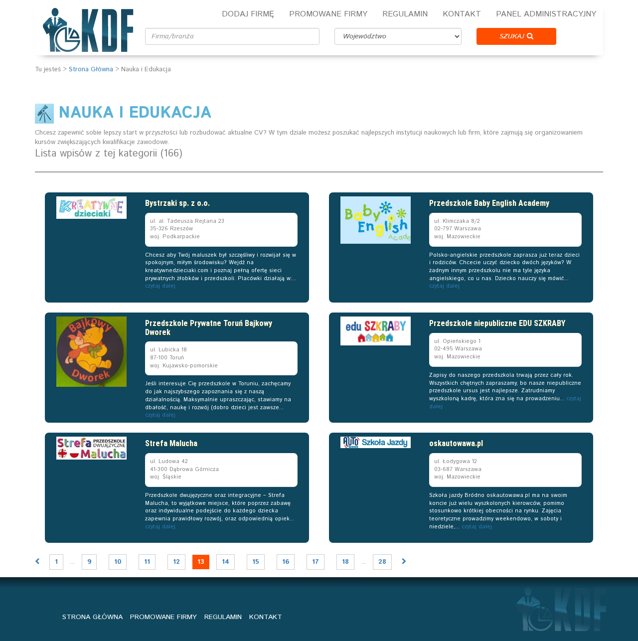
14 (225, 562)
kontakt (265, 617)
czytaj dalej (160, 286)
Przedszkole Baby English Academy (489, 203)
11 (147, 562)
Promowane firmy (328, 14)
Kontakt (462, 14)
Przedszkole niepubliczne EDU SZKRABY (497, 323)
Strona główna (92, 617)
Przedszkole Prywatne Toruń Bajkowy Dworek (208, 328)
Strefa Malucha (171, 443)
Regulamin (405, 14)
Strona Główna (91, 69)
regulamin (223, 617)
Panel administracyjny (546, 14)
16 (285, 562)
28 (382, 562)
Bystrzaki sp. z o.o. (177, 203)
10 (117, 562)
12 (176, 562)
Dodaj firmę (248, 14)
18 (345, 562)
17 (315, 562)
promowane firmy (163, 617)
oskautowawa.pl (456, 443)
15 (255, 562)
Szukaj (513, 36)
